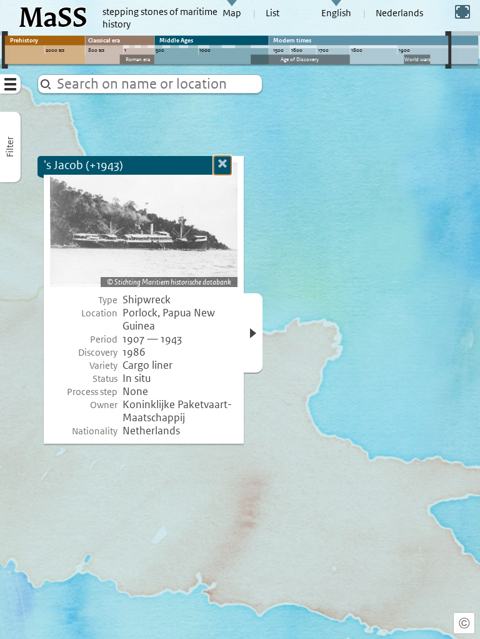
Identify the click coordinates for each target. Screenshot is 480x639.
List (272, 13)
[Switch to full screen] (462, 12)
